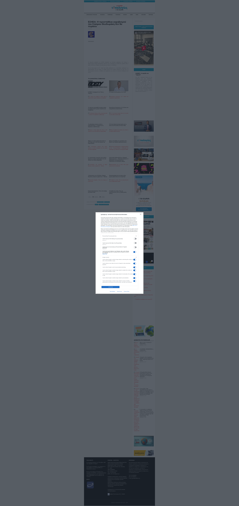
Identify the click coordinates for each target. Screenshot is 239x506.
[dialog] (119, 253)
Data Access (119, 291)
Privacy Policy (126, 291)
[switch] (135, 239)
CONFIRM (110, 287)
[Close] (141, 214)
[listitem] (119, 236)
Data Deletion (112, 291)
